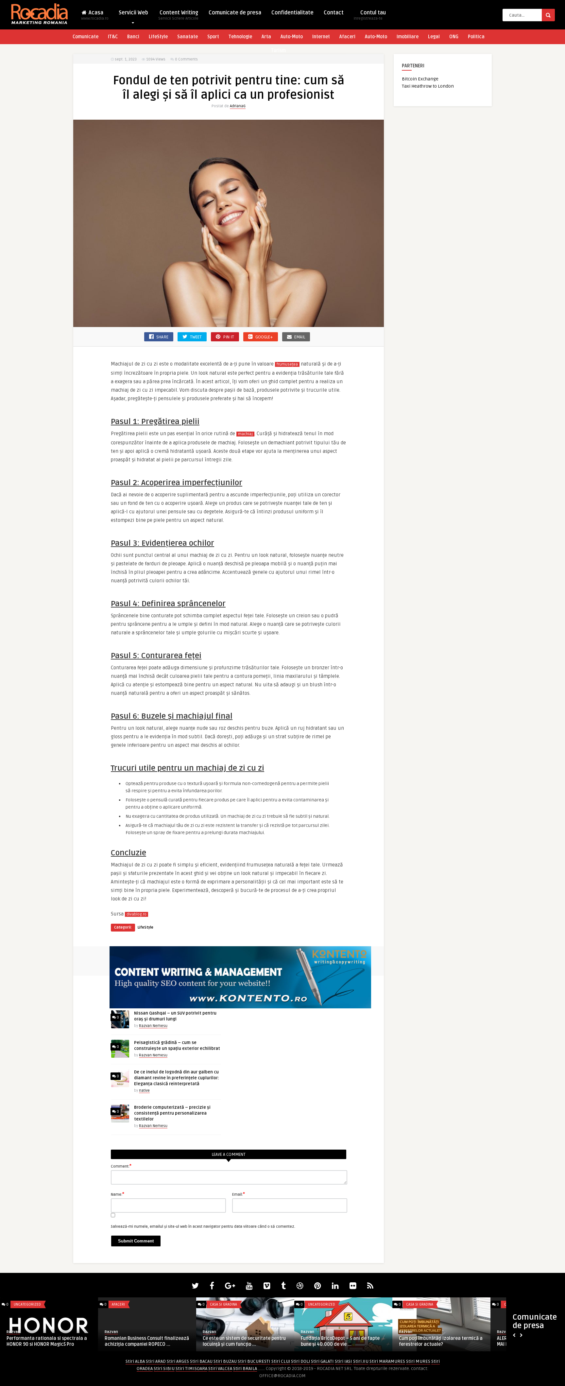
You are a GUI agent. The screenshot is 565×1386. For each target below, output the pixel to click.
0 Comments (186, 59)
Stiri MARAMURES (387, 1361)
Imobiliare (408, 37)
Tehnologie (240, 37)
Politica (476, 37)
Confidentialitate (292, 12)
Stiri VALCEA (220, 1368)
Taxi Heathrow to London (428, 86)
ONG (453, 37)
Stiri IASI (343, 1361)
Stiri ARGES (178, 1361)
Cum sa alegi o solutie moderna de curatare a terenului (141, 1338)
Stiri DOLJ (300, 1361)
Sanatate (187, 37)
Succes (111, 1329)
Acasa (95, 15)
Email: (238, 1194)
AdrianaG (238, 106)
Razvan (13, 1332)
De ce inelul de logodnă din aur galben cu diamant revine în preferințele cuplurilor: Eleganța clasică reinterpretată (176, 1078)
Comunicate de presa (235, 12)
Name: (117, 1194)
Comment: (121, 1166)
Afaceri (347, 37)
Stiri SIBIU (164, 1368)
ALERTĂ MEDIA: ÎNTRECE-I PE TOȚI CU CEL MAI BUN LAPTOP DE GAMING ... (48, 1341)
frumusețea (287, 364)
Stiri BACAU (201, 1361)
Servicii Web (133, 12)
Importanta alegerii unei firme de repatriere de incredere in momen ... (340, 1341)
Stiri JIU (360, 1361)
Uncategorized (125, 1304)
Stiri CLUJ (280, 1361)
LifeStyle (158, 37)
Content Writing (178, 15)
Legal (434, 37)
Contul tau (370, 15)
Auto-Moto (292, 37)
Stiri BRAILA (245, 1368)
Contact (334, 12)
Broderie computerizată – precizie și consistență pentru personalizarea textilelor (172, 1113)
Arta (266, 37)
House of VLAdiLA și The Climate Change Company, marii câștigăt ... (245, 1341)
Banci (133, 37)
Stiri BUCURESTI (254, 1361)
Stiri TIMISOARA (191, 1368)
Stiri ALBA (135, 1361)
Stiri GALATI (322, 1361)
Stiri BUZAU (225, 1361)
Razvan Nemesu (153, 1026)
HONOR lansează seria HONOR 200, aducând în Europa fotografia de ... (437, 1341)
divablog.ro (136, 914)
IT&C (113, 37)
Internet (321, 37)
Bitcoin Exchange (420, 79)
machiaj (245, 434)
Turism (278, 50)
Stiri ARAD (156, 1361)
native (144, 1090)
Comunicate (85, 37)
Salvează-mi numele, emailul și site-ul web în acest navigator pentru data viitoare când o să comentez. (203, 1226)
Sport (213, 37)
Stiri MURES (418, 1361)
